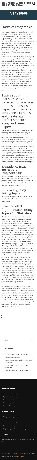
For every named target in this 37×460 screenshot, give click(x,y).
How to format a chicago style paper (17, 354)
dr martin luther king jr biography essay (18, 4)
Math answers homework (10, 394)
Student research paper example (16, 370)
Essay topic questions (9, 403)
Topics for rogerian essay (10, 397)
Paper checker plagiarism (10, 426)
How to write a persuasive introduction (14, 420)
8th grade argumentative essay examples (15, 429)
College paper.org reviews (11, 417)
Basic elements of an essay (11, 400)
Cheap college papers (12, 357)
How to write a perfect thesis (11, 423)
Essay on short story (9, 406)
